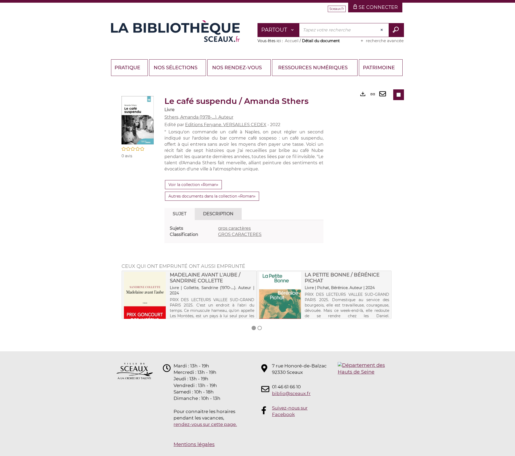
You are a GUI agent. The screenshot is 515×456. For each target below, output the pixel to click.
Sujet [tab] (179, 213)
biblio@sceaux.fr (291, 393)
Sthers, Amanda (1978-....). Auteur (198, 117)
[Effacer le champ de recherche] (382, 30)
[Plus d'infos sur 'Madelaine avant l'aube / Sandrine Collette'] (145, 305)
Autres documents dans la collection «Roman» (212, 196)
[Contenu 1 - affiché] (254, 328)
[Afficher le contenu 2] (260, 328)
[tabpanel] (244, 231)
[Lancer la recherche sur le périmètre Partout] (396, 30)
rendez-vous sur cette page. (205, 424)
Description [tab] (218, 213)
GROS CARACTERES (240, 234)
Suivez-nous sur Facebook (290, 411)
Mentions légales (194, 444)
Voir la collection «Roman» (193, 184)
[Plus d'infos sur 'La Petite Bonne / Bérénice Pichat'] (280, 303)
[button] (138, 119)
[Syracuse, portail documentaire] (175, 31)
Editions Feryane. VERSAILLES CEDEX (225, 124)
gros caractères (234, 228)
